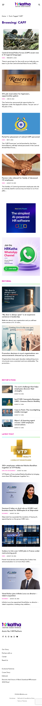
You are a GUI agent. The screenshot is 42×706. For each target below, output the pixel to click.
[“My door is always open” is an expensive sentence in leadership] (21, 299)
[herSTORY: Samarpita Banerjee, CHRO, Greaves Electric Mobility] (7, 402)
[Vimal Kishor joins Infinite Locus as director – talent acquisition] (21, 578)
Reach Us (5, 660)
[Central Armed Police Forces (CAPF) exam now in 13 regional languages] (21, 39)
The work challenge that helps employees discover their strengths (26, 389)
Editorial (5, 676)
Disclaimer (12, 698)
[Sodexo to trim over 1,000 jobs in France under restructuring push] (21, 536)
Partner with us (7, 653)
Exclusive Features (8, 669)
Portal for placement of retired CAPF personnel (21, 137)
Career (4, 657)
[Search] (39, 4)
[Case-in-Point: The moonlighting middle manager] (7, 412)
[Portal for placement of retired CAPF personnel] (21, 123)
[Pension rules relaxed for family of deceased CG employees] (21, 164)
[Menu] (3, 4)
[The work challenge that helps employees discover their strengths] (7, 389)
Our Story (5, 649)
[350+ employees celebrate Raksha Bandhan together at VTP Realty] (21, 450)
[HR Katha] (23, 4)
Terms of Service (22, 701)
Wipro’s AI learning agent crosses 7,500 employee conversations (24, 423)
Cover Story (6, 672)
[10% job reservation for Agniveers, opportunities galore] (21, 80)
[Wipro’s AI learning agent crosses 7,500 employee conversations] (7, 423)
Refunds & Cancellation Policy (26, 698)
